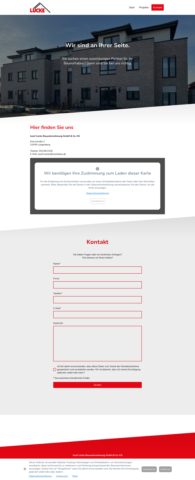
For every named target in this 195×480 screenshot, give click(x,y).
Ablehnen (165, 469)
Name (56, 263)
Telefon (57, 293)
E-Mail (57, 308)
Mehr (75, 476)
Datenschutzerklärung (97, 193)
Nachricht (58, 323)
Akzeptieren (97, 201)
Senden (97, 385)
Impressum (62, 476)
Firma (56, 278)
